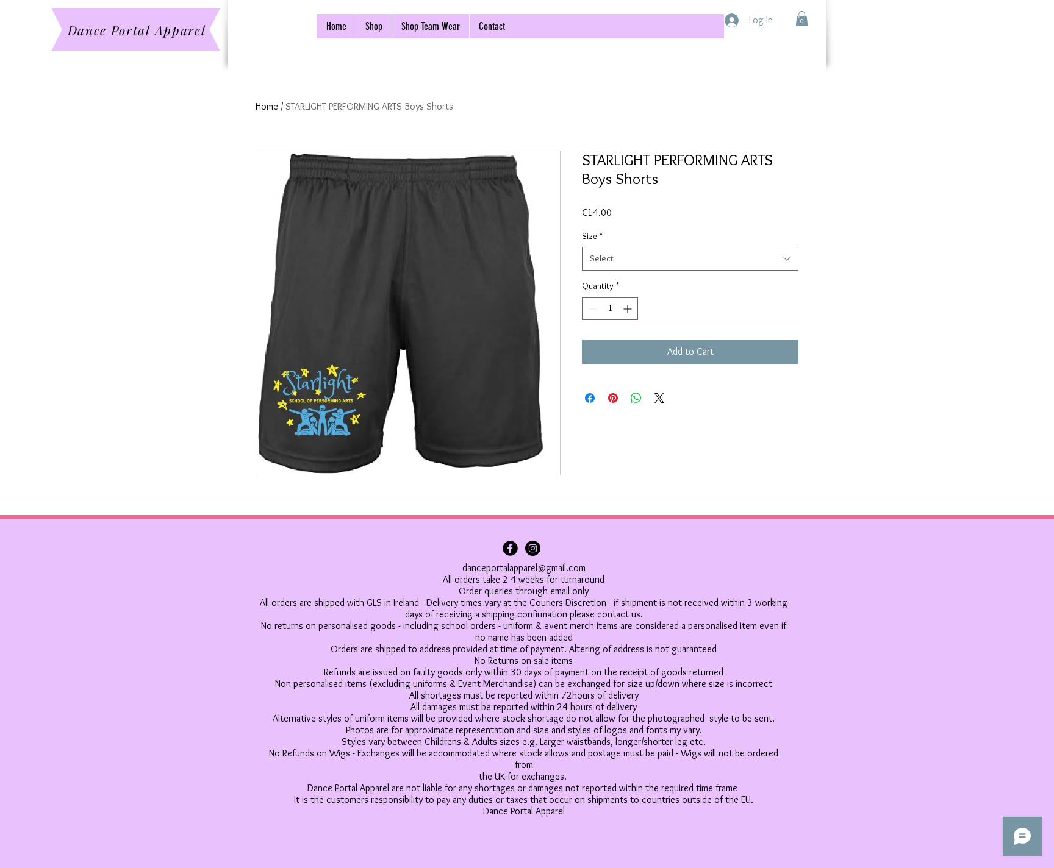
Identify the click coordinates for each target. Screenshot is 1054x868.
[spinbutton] (610, 308)
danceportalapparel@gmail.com (524, 568)
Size (592, 235)
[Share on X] (659, 398)
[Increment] (628, 308)
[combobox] (690, 259)
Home (267, 106)
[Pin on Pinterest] (613, 398)
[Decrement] (591, 308)
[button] (801, 18)
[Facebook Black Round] (510, 548)
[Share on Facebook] (590, 398)
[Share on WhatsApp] (636, 398)
